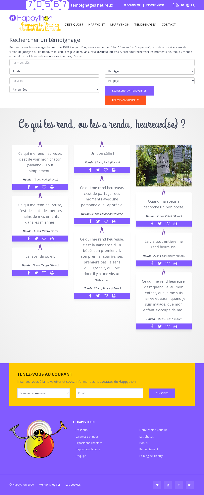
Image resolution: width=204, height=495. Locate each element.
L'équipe (81, 456)
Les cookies (73, 484)
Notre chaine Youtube (153, 430)
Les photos (146, 436)
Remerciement (148, 449)
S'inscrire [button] (162, 393)
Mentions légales (50, 484)
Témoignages (145, 24)
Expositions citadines (89, 443)
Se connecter (132, 5)
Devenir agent (155, 5)
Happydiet (96, 24)
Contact (169, 24)
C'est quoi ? (74, 24)
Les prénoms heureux (125, 100)
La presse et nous (87, 436)
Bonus (143, 443)
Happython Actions (88, 449)
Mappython (119, 24)
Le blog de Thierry (151, 456)
